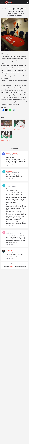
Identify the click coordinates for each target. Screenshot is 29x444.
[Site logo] (9, 2)
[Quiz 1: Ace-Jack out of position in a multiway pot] (6, 134)
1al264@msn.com (10, 171)
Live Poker (20, 11)
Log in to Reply (9, 165)
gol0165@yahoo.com (10, 250)
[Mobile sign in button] (27, 2)
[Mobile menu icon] (2, 2)
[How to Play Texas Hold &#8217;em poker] (6, 123)
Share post (19, 15)
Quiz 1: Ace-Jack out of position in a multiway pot (6, 140)
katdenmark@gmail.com (11, 153)
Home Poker (11, 11)
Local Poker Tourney (12, 13)
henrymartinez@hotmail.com (12, 232)
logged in (11, 266)
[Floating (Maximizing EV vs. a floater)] (19, 123)
